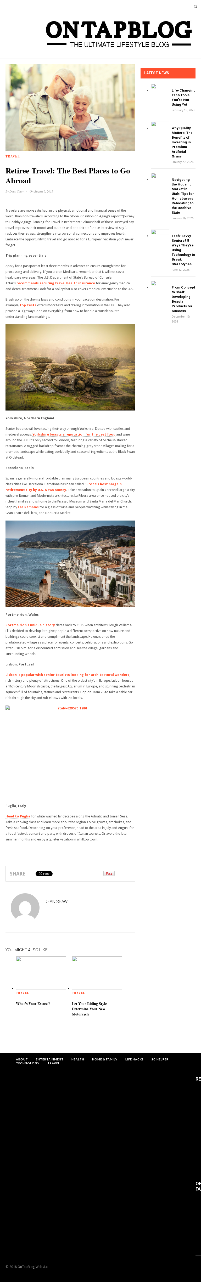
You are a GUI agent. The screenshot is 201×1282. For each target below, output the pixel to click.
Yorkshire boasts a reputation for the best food (73, 434)
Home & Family (105, 1059)
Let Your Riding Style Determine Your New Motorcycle (89, 1009)
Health (77, 1059)
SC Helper (160, 1059)
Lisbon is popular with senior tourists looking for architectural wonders (67, 675)
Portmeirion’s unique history (30, 625)
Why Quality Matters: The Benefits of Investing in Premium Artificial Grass (182, 142)
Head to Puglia (17, 816)
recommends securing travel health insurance (55, 283)
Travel (12, 156)
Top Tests (27, 305)
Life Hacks (134, 1059)
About (22, 1059)
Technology (28, 1063)
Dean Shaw (16, 191)
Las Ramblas (28, 507)
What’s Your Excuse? (33, 1003)
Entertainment (50, 1059)
